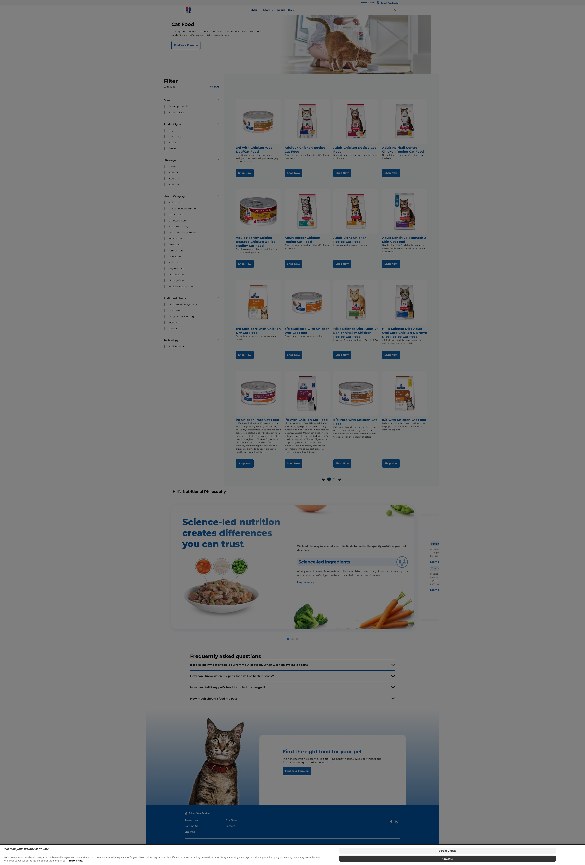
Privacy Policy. (75, 860)
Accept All (447, 858)
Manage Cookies (448, 850)
